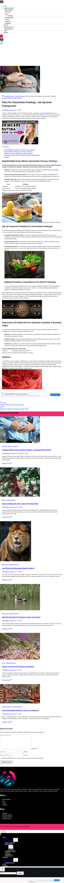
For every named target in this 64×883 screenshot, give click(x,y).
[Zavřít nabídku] (0, 834)
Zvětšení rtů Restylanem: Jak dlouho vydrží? (12, 403)
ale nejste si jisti (37, 113)
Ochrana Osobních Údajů (22, 826)
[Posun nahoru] (1, 831)
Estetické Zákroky (17, 98)
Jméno (26, 751)
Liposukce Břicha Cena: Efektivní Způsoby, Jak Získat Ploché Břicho (26, 450)
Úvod (5, 6)
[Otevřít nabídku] (1, 43)
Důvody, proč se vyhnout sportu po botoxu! (18, 666)
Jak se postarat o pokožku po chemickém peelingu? (18, 151)
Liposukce (7, 21)
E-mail (26, 755)
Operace (6, 25)
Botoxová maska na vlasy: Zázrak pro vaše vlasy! (20, 504)
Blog (3, 801)
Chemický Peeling (9, 17)
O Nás (5, 30)
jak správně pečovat (47, 113)
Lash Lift (7, 19)
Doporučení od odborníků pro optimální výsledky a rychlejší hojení (22, 155)
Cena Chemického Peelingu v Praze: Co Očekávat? (20, 710)
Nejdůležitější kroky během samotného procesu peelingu (19, 149)
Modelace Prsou (9, 28)
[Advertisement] (32, 54)
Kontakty (6, 32)
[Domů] (3, 96)
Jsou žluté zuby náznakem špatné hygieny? (18, 568)
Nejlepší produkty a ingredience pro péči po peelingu (18, 153)
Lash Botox (10, 15)
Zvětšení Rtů (8, 23)
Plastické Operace (7, 816)
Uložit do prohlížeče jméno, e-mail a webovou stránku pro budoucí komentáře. (23, 758)
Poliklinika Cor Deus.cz (10, 110)
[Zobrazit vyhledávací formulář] (1, 36)
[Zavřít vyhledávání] (2, 869)
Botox (3, 500)
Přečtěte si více (7, 463)
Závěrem (6, 157)
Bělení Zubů (8, 11)
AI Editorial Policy (32, 881)
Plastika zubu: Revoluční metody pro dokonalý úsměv (14, 408)
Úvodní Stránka (6, 799)
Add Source (57, 880)
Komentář (35, 748)
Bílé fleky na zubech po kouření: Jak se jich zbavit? (21, 617)
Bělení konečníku (9, 9)
